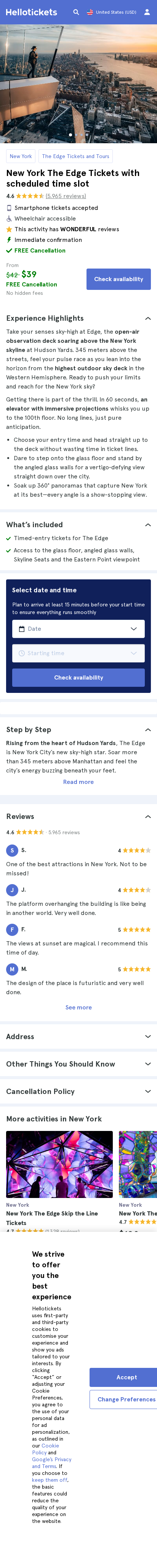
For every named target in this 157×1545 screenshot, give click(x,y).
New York (21, 156)
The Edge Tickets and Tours (75, 156)
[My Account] (147, 12)
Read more (78, 781)
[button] (78, 318)
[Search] (76, 12)
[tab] (78, 318)
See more (79, 1007)
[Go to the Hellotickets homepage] (33, 12)
